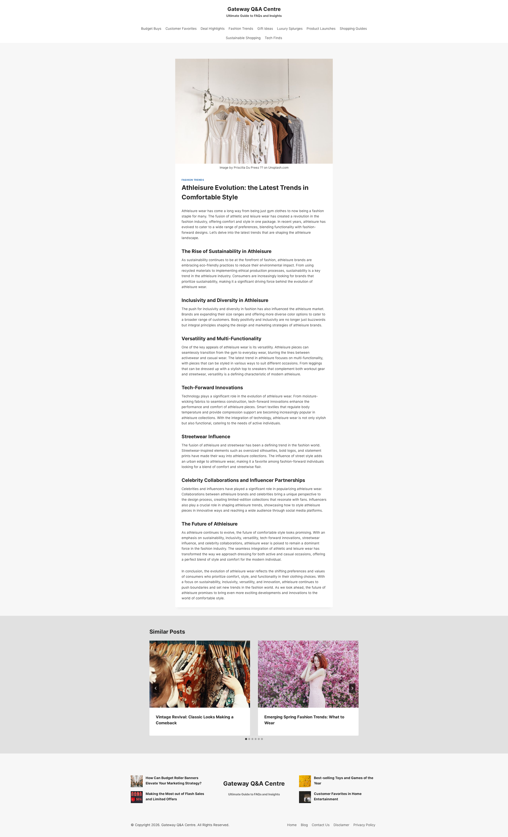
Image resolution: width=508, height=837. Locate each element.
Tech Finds (273, 38)
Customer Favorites (181, 29)
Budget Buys (151, 29)
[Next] (352, 688)
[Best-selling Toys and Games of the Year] (305, 781)
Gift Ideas (265, 29)
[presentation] (199, 674)
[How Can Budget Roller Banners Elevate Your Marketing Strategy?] (137, 781)
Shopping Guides (353, 29)
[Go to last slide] (156, 688)
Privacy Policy (364, 825)
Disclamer (341, 825)
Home (292, 825)
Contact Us (321, 825)
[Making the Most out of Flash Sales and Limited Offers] (137, 797)
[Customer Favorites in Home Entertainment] (305, 797)
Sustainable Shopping (243, 38)
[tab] (246, 739)
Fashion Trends (241, 29)
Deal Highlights (213, 29)
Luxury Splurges (290, 29)
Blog (304, 825)
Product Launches (321, 29)
